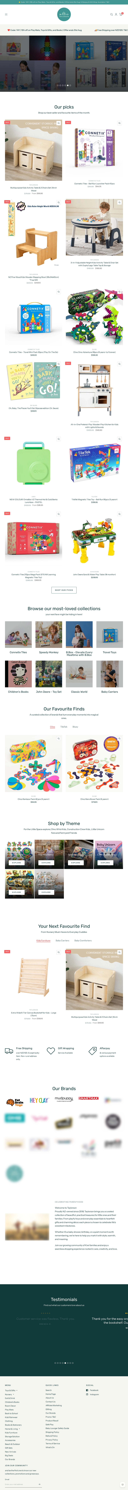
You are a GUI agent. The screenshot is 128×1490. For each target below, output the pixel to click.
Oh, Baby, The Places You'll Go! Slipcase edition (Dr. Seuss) (33, 408)
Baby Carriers (62, 940)
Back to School (11, 1402)
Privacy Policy (52, 1428)
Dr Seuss (33, 405)
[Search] (112, 14)
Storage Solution (12, 1425)
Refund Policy (52, 1424)
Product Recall (52, 1409)
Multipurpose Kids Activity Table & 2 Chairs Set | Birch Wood (33, 189)
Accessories (10, 1428)
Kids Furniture (43, 940)
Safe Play (50, 1413)
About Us (50, 1386)
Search (49, 1378)
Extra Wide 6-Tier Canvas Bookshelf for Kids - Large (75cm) (33, 1014)
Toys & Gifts (10, 1379)
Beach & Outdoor (12, 1432)
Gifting (49, 1397)
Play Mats (9, 1398)
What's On (50, 1435)
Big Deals (9, 1444)
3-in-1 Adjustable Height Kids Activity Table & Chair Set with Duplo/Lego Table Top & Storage (94, 264)
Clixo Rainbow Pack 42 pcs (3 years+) (33, 799)
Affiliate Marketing (54, 1394)
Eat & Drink (10, 1386)
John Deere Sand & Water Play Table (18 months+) (94, 574)
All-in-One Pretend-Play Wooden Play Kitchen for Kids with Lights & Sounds (94, 425)
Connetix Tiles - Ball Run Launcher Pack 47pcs (94, 183)
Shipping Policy (52, 1420)
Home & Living (11, 1417)
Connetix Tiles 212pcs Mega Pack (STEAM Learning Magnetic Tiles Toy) (34, 576)
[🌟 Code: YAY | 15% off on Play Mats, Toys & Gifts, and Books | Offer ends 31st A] (64, 2)
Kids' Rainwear (11, 1405)
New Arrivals (10, 1440)
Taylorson (33, 185)
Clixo (94, 349)
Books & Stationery (13, 1413)
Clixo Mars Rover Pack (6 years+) (94, 799)
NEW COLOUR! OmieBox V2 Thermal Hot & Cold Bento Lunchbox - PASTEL (34, 501)
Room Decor (10, 1394)
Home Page (51, 1382)
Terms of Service (53, 1432)
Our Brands (10, 1447)
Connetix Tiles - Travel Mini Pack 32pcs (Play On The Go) (33, 352)
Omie (34, 497)
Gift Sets (8, 1436)
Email (7, 1468)
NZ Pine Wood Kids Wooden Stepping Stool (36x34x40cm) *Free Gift (33, 278)
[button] (13, 80)
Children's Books (12, 1390)
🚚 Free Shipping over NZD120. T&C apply (48, 30)
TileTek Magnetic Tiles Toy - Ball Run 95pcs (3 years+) (94, 499)
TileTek (94, 497)
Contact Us (50, 1390)
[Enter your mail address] (39, 1472)
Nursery (8, 1383)
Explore (16, 863)
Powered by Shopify (40, 1486)
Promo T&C (51, 1405)
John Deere (94, 572)
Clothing (9, 1409)
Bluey (75, 727)
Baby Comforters (83, 940)
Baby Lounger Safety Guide (57, 1416)
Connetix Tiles (94, 181)
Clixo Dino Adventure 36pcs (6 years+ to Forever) (94, 352)
